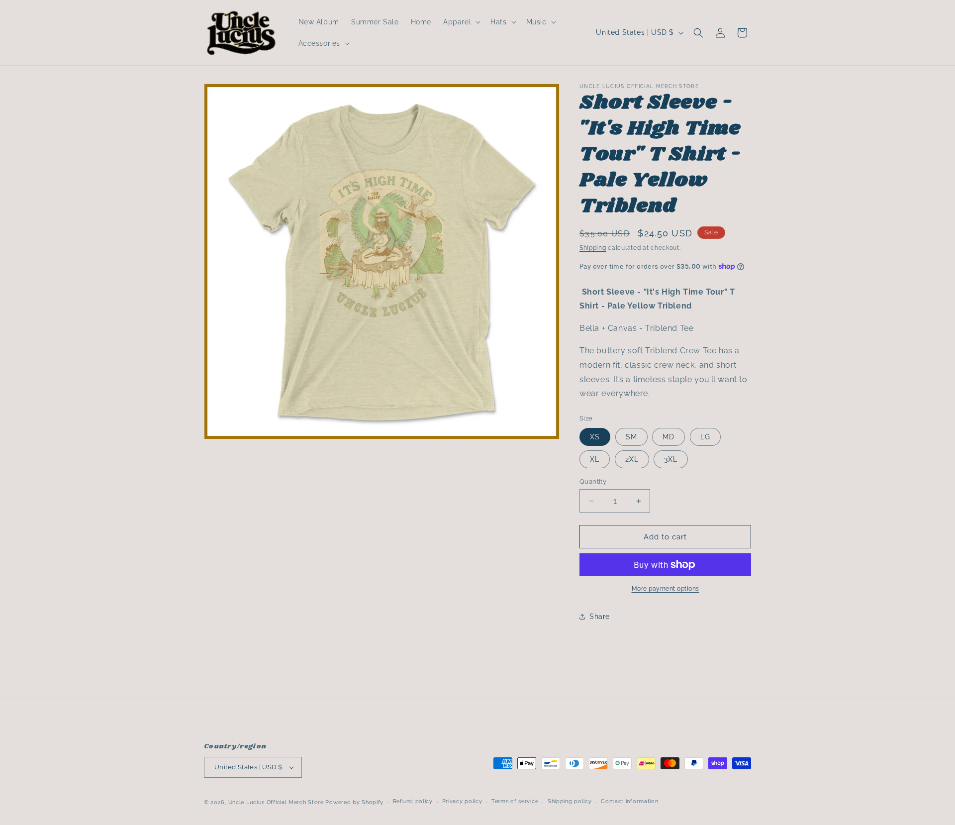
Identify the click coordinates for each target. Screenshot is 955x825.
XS (595, 437)
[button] (460, 21)
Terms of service (514, 801)
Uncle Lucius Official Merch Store (276, 802)
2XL (632, 459)
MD (668, 437)
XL (594, 459)
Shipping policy (570, 801)
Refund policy (413, 801)
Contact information (629, 801)
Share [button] (599, 616)
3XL (670, 459)
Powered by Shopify (354, 802)
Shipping (592, 247)
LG (705, 437)
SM (631, 437)
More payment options (665, 588)
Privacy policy (462, 801)
